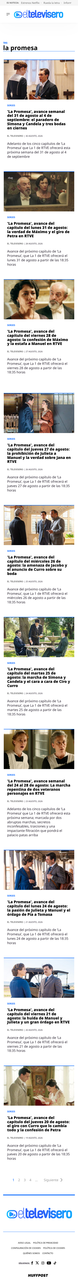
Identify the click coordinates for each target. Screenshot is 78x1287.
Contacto (47, 1253)
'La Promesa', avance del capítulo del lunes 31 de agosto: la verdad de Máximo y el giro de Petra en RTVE (38, 229)
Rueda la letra (51, 3)
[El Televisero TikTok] (55, 1263)
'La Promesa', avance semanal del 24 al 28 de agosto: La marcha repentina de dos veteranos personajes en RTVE (38, 787)
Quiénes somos (31, 1253)
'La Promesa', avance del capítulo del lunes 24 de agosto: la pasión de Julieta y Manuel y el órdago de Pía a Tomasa (38, 908)
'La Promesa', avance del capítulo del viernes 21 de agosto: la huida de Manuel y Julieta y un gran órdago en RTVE (38, 1016)
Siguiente (51, 1180)
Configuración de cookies (26, 1248)
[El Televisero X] (37, 1263)
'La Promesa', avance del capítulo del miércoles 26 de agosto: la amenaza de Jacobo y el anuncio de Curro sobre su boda (37, 565)
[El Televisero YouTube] (49, 1263)
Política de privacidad (45, 1243)
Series (11, 105)
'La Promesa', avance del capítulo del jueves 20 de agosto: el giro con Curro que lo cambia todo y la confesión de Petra (38, 1124)
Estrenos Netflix (30, 3)
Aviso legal (24, 1243)
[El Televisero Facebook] (32, 1263)
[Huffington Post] (38, 1275)
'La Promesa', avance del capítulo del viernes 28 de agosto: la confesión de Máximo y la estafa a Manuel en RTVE (37, 337)
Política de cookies (54, 1248)
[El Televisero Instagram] (42, 1263)
